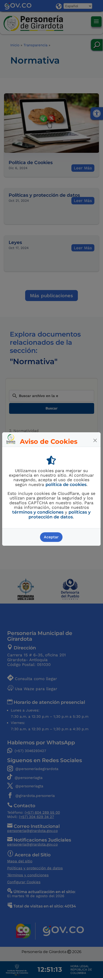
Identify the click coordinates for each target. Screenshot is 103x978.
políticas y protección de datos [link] (60, 514)
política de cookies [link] (66, 484)
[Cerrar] (95, 440)
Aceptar (51, 537)
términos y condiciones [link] (37, 512)
